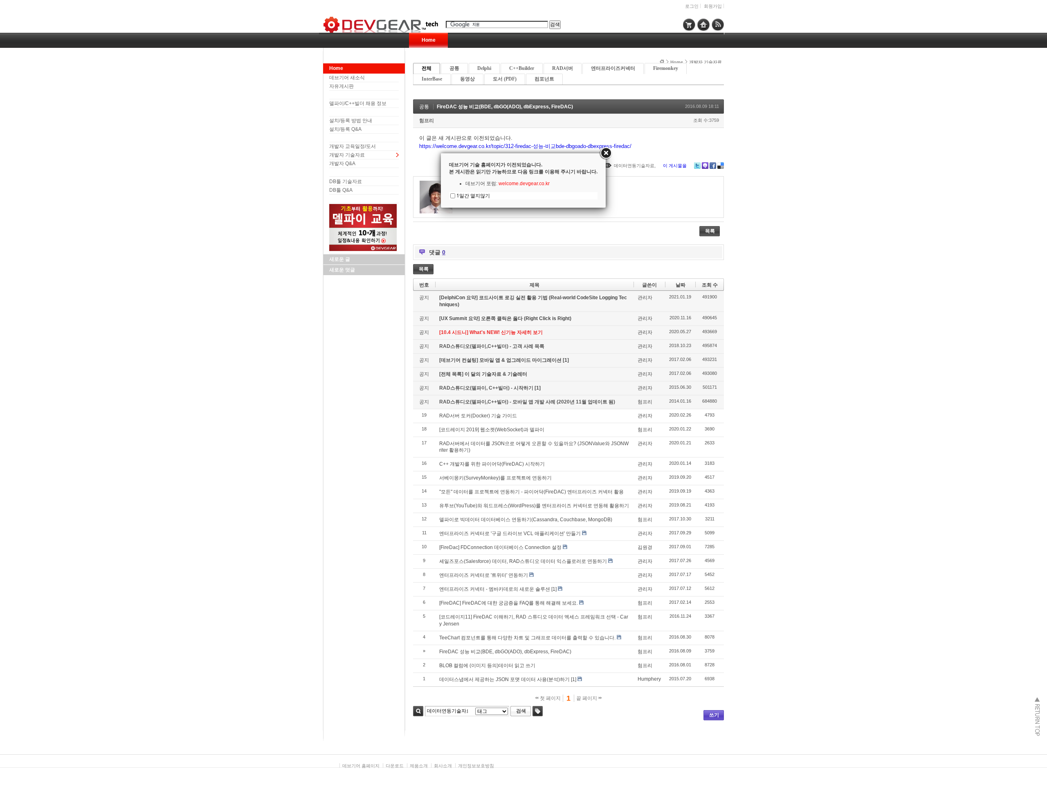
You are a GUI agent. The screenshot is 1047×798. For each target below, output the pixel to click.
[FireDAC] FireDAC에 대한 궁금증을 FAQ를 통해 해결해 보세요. (508, 603)
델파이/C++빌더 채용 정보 (357, 103)
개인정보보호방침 (476, 765)
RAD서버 (562, 68)
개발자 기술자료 (347, 155)
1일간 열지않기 (473, 195)
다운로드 (395, 765)
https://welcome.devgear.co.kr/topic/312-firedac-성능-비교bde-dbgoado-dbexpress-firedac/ (525, 146)
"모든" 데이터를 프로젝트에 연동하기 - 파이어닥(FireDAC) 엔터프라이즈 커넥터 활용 (531, 492)
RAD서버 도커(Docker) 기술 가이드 (478, 416)
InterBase (432, 79)
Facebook (713, 165)
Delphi (484, 68)
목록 (710, 231)
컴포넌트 (544, 79)
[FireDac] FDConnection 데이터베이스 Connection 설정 (500, 547)
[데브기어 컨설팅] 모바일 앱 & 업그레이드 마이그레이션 (501, 360)
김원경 (645, 547)
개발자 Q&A (342, 163)
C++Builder (521, 68)
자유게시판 (341, 86)
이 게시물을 (675, 165)
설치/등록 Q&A (345, 129)
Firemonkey (665, 68)
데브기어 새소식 (347, 78)
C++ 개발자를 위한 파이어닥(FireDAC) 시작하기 (492, 464)
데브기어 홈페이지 (361, 765)
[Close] (605, 153)
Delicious (720, 165)
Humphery (649, 679)
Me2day (705, 165)
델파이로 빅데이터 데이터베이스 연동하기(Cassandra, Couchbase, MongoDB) (525, 519)
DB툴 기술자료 (345, 181)
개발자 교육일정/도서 (352, 146)
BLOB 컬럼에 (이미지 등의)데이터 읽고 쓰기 (487, 665)
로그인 (692, 6)
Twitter (697, 165)
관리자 (645, 297)
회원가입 (713, 6)
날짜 (680, 285)
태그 (537, 711)
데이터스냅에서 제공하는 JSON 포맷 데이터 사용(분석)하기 (504, 679)
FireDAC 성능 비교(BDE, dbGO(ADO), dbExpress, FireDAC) (505, 107)
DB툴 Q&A (341, 190)
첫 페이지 (550, 698)
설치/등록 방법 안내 (350, 120)
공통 (454, 68)
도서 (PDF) (505, 79)
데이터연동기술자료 (634, 165)
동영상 (467, 79)
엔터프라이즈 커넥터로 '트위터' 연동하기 (483, 575)
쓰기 (714, 715)
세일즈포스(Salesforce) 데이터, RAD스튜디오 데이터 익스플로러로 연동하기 (523, 561)
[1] (566, 360)
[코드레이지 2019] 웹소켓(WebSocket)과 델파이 (491, 430)
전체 (426, 68)
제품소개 (419, 765)
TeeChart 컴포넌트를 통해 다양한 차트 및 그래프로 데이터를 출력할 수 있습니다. (527, 638)
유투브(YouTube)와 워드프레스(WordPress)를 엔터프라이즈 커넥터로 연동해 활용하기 (534, 506)
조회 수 (710, 285)
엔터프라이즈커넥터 (613, 68)
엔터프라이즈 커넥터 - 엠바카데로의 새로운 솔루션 (494, 589)
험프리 (426, 120)
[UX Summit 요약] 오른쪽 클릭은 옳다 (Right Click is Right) (505, 318)
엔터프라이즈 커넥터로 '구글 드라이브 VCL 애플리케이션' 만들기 (510, 533)
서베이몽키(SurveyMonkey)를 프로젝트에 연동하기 (495, 478)
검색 (418, 711)
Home (429, 40)
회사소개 (443, 765)
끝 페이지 (587, 698)
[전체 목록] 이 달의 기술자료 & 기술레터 (483, 374)
